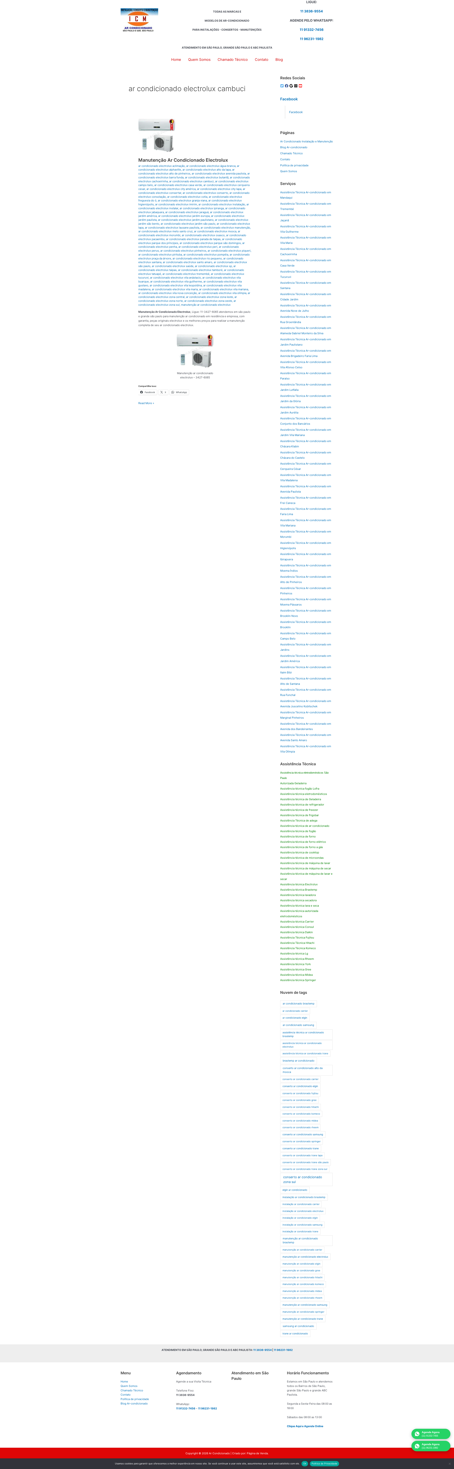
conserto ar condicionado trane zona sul (305, 1169)
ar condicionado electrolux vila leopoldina (176, 285)
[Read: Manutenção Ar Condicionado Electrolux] (156, 134)
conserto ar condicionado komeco (301, 1113)
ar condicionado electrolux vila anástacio (175, 277)
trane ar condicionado (295, 1333)
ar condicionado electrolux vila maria (175, 289)
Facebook (289, 99)
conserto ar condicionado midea (300, 1120)
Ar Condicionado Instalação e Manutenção (306, 141)
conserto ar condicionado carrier (301, 1079)
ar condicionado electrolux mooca (215, 231)
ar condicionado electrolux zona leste (209, 297)
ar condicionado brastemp (298, 1003)
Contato (285, 159)
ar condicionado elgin (295, 1017)
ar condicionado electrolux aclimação (161, 166)
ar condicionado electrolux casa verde (178, 185)
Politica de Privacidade (324, 1463)
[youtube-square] (301, 86)
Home (124, 1381)
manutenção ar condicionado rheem (302, 1297)
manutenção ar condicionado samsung (305, 1304)
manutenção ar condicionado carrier (302, 1249)
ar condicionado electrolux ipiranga (202, 208)
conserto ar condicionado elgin (300, 1086)
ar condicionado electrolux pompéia (205, 254)
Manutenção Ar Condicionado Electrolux (183, 160)
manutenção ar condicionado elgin (301, 1263)
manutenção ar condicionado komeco (303, 1284)
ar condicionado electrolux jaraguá (187, 212)
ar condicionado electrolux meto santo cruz (165, 231)
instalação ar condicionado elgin (300, 1217)
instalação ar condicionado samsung (302, 1224)
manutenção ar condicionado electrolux (206, 304)
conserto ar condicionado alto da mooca (303, 1070)
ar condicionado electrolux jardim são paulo (188, 223)
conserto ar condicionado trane (301, 1148)
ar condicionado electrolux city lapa (219, 189)
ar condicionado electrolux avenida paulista (219, 173)
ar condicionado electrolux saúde (172, 266)
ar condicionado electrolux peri (197, 246)
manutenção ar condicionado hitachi (302, 1277)
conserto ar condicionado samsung (303, 1134)
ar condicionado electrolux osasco (203, 235)
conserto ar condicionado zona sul (302, 1179)
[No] (449, 1463)
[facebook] (287, 86)
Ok (304, 1463)
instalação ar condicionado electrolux (303, 1211)
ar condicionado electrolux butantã (206, 177)
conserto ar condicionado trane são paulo (306, 1162)
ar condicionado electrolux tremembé (185, 274)
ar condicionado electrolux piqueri (229, 250)
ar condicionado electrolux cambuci (191, 181)
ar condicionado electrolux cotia (187, 196)
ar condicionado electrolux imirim (176, 204)
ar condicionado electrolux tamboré (200, 270)
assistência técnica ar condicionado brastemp (303, 1034)
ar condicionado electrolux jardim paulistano (186, 219)
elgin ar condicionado (295, 1189)
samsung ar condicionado (298, 1326)
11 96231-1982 (311, 39)
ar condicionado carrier (295, 1010)
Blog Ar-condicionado (293, 147)
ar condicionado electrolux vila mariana (223, 289)
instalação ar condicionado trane (300, 1231)
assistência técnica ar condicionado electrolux (302, 1045)
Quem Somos (288, 171)
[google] (291, 86)
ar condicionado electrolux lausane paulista (172, 227)
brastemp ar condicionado (298, 1060)
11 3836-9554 (311, 11)
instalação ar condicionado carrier (301, 1204)
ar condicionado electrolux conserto (205, 193)
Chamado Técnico (291, 153)
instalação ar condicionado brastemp (304, 1197)
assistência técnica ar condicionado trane (305, 1053)
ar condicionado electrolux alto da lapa (206, 169)
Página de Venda (257, 1453)
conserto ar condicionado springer (302, 1141)
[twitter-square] (282, 86)
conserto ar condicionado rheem (301, 1127)
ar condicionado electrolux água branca (211, 166)
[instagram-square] (296, 86)
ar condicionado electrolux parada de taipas (193, 239)
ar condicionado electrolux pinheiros (183, 250)
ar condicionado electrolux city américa (171, 189)
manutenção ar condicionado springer (303, 1311)
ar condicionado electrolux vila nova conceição (167, 293)
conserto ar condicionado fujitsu (300, 1093)
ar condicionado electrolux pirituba (160, 254)
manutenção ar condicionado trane (303, 1318)
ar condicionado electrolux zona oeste (208, 300)
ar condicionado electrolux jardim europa (184, 216)
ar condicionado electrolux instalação (221, 204)
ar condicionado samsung (298, 1025)
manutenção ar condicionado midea (302, 1291)
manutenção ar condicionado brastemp (300, 1240)
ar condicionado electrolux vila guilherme (176, 281)
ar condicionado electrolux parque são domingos (210, 243)
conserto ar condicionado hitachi (301, 1107)
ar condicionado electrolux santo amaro (187, 262)
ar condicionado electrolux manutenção (225, 227)
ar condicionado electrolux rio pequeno (197, 258)
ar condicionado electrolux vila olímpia (222, 293)
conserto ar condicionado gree (300, 1100)
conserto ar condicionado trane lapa (302, 1155)
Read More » (146, 403)
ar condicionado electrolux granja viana (182, 200)
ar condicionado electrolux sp (213, 266)
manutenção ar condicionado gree (301, 1270)
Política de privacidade (294, 165)
